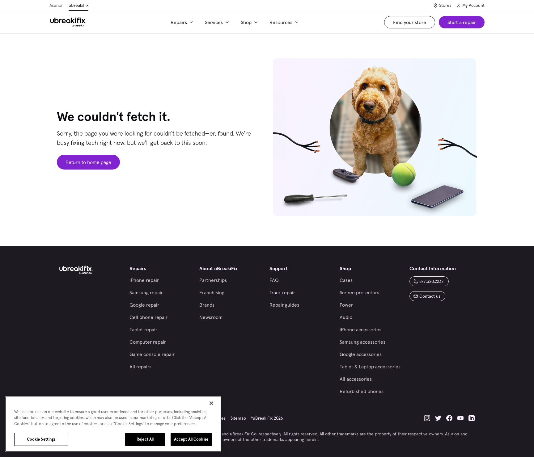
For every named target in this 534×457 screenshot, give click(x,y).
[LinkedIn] (471, 418)
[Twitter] (438, 418)
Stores (445, 5)
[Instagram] (427, 418)
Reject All (145, 439)
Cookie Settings (41, 439)
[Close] (211, 403)
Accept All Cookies (191, 439)
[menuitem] (183, 22)
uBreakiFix (78, 5)
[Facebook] (449, 418)
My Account (473, 5)
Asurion (56, 5)
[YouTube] (460, 418)
